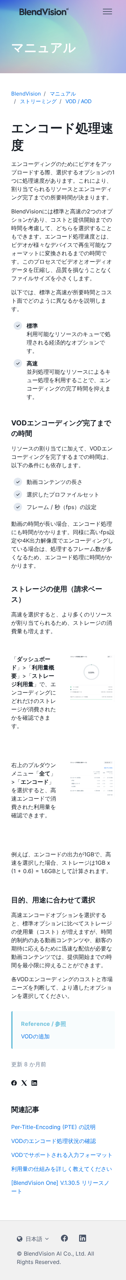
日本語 (34, 1238)
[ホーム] (44, 11)
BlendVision (26, 93)
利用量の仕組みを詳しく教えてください (61, 1168)
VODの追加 (35, 1036)
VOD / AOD (78, 101)
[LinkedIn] (34, 1083)
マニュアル (63, 93)
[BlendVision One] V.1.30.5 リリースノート (60, 1187)
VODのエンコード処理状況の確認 (53, 1140)
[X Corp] (24, 1083)
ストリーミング (38, 101)
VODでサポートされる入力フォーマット (62, 1154)
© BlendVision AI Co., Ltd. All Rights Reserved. (55, 1257)
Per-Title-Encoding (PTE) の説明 (53, 1126)
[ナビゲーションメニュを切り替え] (107, 11)
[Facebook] (14, 1083)
